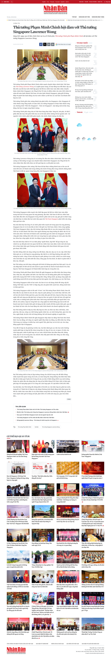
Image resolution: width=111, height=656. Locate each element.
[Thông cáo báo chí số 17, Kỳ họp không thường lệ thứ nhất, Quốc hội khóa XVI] (93, 576)
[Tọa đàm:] (43, 468)
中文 (48, 1)
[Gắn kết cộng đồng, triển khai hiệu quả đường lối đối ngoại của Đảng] (18, 624)
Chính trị (16, 23)
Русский (57, 1)
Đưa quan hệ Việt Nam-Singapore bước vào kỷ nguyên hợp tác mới (35, 415)
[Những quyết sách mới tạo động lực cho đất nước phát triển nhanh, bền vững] (68, 624)
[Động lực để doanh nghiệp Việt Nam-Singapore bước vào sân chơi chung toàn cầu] (18, 446)
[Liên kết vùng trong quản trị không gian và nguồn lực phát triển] (18, 557)
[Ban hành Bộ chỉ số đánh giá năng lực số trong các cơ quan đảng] (68, 535)
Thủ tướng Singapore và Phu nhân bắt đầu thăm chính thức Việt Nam (35, 417)
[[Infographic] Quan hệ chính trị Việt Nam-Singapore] (93, 446)
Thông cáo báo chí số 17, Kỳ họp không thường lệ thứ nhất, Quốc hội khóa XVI (93, 586)
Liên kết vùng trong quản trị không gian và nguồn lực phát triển (17, 566)
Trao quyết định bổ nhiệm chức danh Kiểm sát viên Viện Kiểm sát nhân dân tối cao (67, 608)
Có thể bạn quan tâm (18, 436)
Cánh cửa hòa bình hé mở (82, 61)
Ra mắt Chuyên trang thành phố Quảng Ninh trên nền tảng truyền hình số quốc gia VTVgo (93, 608)
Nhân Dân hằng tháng (98, 17)
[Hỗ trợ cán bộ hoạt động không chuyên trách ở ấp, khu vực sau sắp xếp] (68, 511)
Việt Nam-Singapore (51, 219)
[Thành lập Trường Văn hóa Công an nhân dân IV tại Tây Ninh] (93, 624)
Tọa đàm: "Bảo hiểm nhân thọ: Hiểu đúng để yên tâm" (42, 477)
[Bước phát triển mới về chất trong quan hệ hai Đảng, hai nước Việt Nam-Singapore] (43, 446)
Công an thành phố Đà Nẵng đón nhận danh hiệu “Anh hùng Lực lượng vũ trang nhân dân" (67, 500)
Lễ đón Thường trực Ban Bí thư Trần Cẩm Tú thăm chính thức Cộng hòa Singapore (17, 545)
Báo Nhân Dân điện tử (55, 10)
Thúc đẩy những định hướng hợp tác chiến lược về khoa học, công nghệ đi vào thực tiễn (92, 545)
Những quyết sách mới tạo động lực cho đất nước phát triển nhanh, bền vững (67, 634)
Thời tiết (80, 112)
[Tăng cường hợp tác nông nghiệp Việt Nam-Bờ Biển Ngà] (43, 557)
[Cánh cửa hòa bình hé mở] (68, 446)
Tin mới (86, 1)
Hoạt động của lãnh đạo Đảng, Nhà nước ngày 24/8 (42, 544)
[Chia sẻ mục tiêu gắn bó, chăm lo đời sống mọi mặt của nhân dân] (43, 576)
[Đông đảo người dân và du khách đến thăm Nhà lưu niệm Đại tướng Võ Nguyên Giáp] (43, 511)
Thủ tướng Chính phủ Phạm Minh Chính (69, 36)
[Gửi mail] (48, 44)
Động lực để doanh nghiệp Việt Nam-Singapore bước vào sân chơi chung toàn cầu (83, 47)
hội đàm (37, 427)
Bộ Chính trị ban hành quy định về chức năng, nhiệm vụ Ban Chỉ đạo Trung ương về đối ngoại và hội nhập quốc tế (84, 83)
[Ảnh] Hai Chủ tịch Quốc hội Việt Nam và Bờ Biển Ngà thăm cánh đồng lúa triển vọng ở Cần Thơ (18, 500)
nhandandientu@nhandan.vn (96, 653)
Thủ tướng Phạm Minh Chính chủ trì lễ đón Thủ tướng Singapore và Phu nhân (38, 409)
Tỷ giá (86, 112)
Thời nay (74, 17)
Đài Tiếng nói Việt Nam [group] (73, 643)
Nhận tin (100, 1)
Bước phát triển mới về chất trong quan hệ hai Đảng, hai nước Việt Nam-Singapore (83, 55)
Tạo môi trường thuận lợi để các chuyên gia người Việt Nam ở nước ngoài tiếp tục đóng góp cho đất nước (18, 608)
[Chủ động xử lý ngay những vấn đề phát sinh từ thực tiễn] (93, 557)
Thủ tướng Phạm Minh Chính (24, 427)
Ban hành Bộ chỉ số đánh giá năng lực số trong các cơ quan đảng (67, 544)
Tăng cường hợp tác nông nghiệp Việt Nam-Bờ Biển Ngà (42, 566)
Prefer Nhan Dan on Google (64, 44)
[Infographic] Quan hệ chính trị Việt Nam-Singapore (92, 455)
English (44, 1)
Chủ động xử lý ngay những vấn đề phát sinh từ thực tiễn (93, 566)
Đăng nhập (108, 1)
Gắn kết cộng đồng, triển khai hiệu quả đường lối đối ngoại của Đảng (18, 633)
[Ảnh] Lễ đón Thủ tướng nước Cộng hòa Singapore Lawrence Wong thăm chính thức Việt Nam (42, 412)
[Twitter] (45, 44)
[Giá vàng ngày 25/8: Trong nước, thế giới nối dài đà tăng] (68, 468)
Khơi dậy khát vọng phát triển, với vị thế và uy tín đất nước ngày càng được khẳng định (67, 587)
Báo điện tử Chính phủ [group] (42, 643)
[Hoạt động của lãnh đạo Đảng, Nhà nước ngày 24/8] (43, 535)
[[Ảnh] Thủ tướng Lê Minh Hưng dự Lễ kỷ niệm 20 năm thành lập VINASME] (93, 489)
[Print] (52, 44)
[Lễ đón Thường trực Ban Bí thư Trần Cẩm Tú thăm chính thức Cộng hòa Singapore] (18, 535)
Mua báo (81, 1)
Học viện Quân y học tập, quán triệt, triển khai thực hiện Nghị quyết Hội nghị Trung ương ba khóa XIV (42, 500)
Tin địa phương (93, 1)
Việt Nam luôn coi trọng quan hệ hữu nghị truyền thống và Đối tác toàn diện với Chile (18, 587)
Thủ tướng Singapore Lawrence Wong (51, 427)
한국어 (67, 1)
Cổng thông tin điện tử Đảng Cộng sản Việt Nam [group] (20, 643)
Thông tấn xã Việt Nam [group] (57, 643)
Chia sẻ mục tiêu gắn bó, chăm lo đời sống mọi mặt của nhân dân (42, 586)
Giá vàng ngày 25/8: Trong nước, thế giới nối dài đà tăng (67, 477)
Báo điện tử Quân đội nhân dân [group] (90, 643)
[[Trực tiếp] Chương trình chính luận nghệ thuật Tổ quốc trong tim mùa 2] (93, 468)
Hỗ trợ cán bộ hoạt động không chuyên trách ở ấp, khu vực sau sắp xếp (68, 520)
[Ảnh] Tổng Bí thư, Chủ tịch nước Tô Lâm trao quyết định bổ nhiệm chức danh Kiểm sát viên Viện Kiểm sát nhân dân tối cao (43, 635)
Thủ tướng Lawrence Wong (25, 86)
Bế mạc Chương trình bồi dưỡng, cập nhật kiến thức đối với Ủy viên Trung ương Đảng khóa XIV (84, 106)
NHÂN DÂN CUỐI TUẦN (84, 17)
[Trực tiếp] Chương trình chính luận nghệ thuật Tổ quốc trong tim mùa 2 (92, 477)
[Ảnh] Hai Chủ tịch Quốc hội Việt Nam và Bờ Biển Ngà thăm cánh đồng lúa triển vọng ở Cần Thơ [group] (32, 20)
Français (52, 1)
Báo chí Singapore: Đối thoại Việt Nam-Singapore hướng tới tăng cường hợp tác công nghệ (18, 478)
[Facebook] (41, 44)
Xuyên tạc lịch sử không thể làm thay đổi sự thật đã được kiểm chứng (67, 566)
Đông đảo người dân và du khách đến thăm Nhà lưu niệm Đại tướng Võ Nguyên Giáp (42, 521)
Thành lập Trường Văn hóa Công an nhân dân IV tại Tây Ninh (92, 633)
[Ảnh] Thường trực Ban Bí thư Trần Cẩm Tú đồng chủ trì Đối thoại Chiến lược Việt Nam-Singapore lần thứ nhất (18, 521)
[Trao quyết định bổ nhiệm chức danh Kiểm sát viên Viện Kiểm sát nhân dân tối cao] (68, 598)
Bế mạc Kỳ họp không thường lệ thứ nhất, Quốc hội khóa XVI (84, 90)
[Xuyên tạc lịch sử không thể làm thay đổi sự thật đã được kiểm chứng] (68, 557)
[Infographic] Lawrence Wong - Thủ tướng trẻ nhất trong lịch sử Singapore (37, 420)
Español (62, 1)
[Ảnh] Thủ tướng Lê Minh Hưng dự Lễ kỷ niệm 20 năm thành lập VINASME (92, 499)
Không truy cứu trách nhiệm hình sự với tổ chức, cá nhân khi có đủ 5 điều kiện (84, 98)
